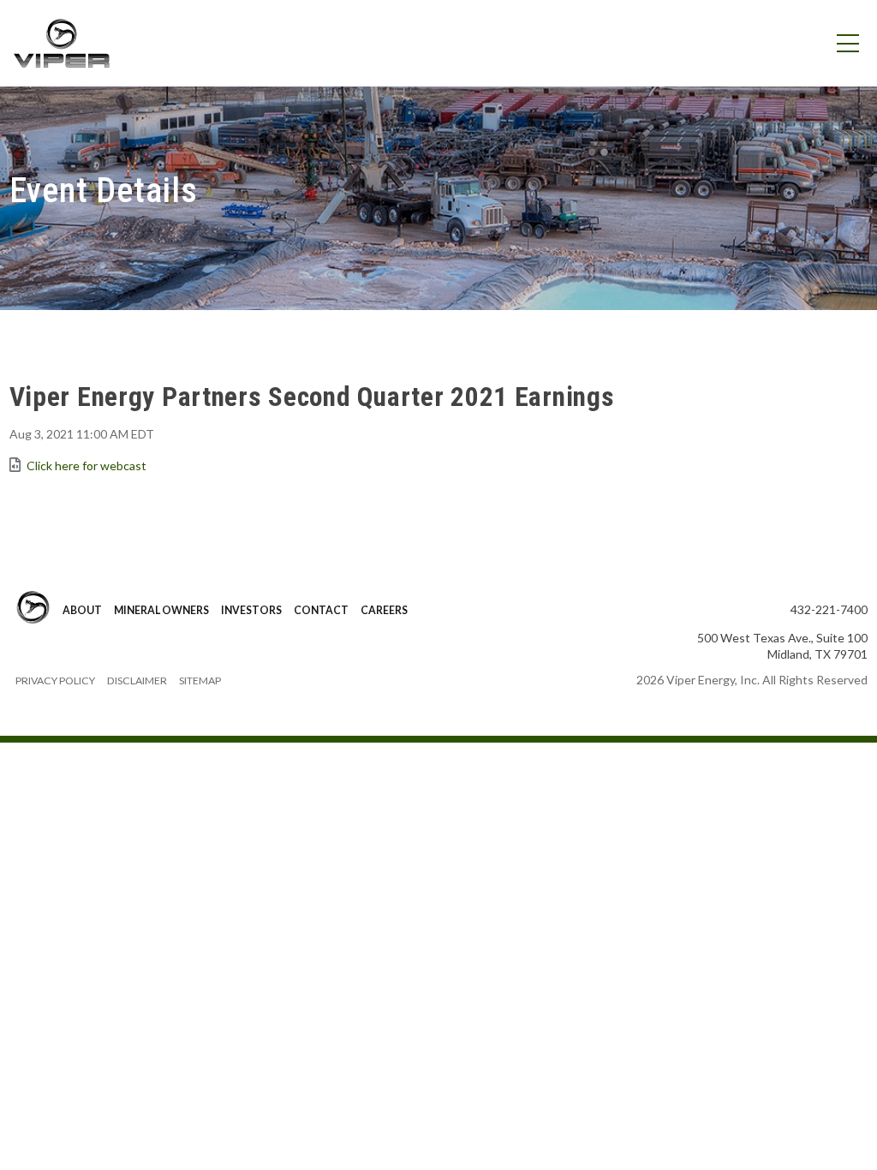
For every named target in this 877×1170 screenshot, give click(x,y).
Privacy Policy (55, 680)
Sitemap (200, 680)
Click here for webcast (86, 465)
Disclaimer (137, 680)
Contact (321, 610)
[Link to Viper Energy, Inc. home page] (60, 41)
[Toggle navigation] (847, 44)
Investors (251, 610)
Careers (384, 610)
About (82, 610)
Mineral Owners (161, 610)
